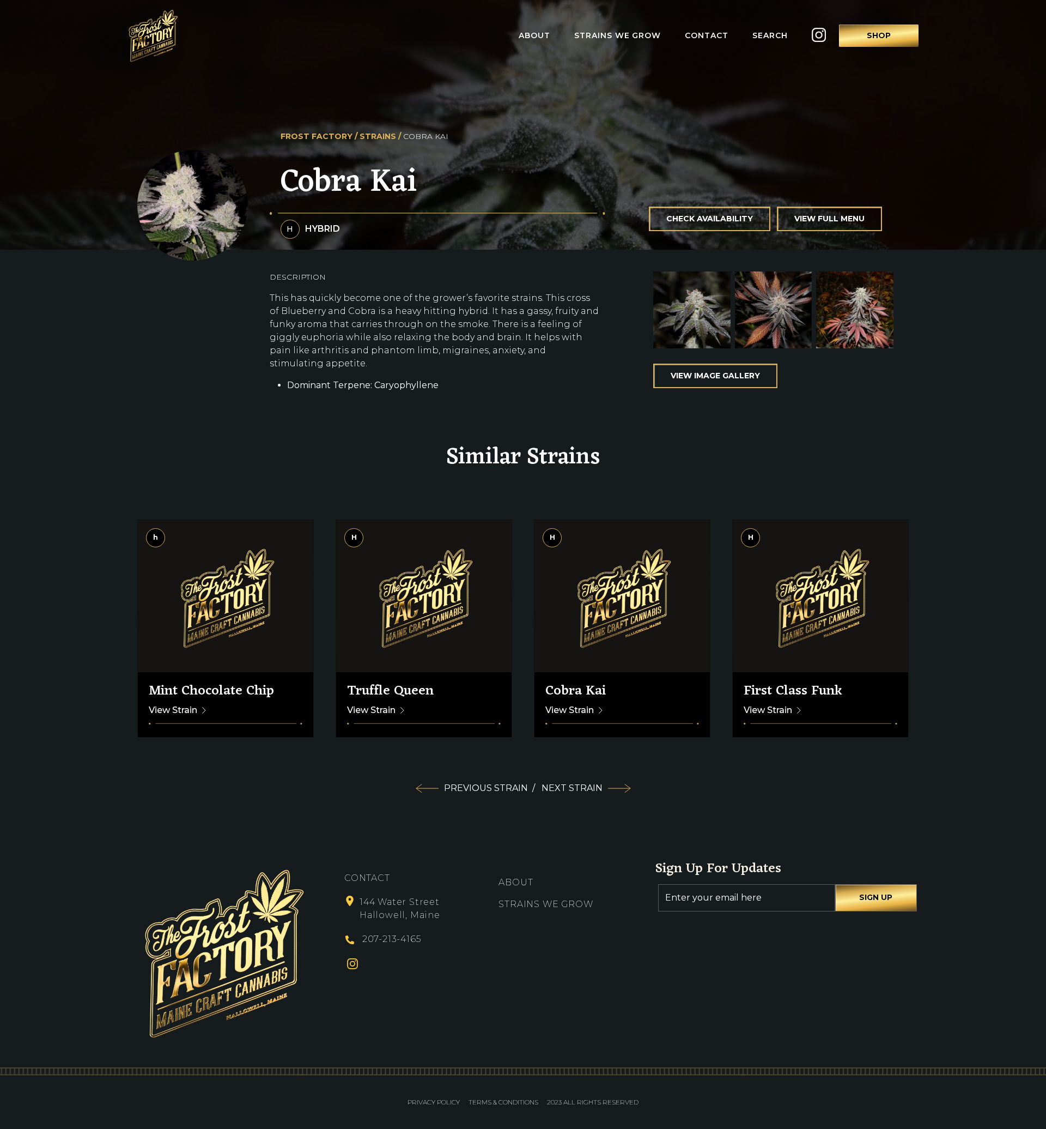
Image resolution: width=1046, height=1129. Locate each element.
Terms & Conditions (503, 1102)
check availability (709, 219)
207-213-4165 (391, 939)
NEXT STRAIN (572, 788)
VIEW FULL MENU (829, 219)
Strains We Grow (617, 35)
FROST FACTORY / (319, 136)
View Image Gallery (715, 376)
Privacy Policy (434, 1102)
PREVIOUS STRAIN (489, 788)
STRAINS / (380, 136)
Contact (706, 35)
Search (770, 35)
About (534, 35)
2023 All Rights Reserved (592, 1102)
